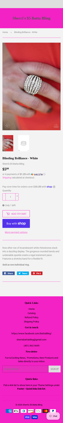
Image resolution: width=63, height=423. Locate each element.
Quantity (6, 190)
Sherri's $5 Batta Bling (32, 18)
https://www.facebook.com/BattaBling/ (31, 333)
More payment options (16, 232)
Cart (58, 4)
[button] (31, 174)
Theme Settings (45, 385)
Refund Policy (31, 317)
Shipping (6, 177)
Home (5, 32)
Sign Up (54, 369)
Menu (9, 4)
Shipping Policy (31, 321)
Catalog (32, 313)
